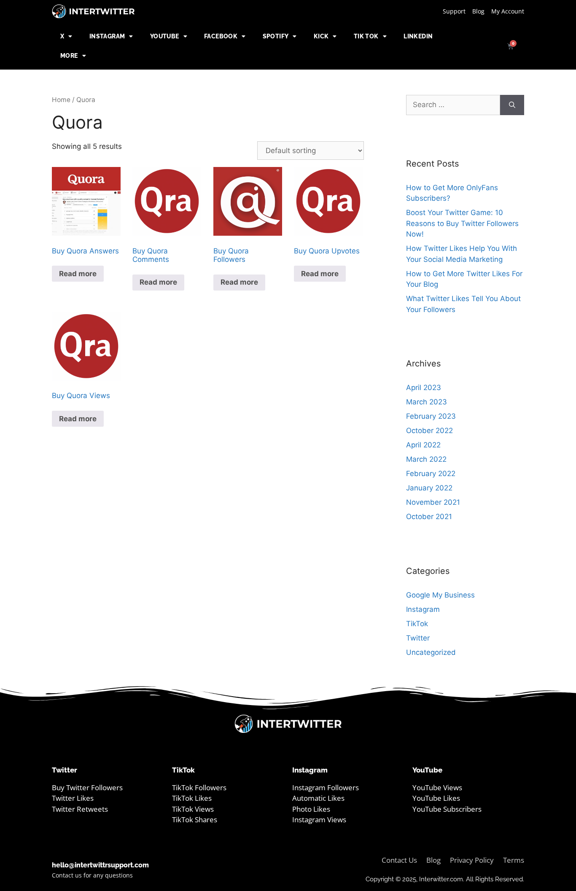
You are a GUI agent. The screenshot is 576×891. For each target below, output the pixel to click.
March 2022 (426, 459)
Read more (78, 273)
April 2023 (423, 387)
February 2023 (431, 416)
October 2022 (429, 430)
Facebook (220, 36)
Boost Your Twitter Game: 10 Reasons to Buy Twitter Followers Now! (462, 223)
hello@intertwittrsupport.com (100, 865)
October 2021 (429, 516)
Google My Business (440, 595)
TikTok (417, 623)
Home (61, 100)
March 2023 (426, 402)
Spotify (276, 36)
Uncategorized (431, 652)
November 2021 (433, 502)
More (69, 55)
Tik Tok (366, 36)
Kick (321, 36)
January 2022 (429, 488)
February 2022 (430, 473)
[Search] (512, 105)
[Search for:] (453, 105)
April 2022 (423, 445)
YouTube (164, 36)
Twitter (418, 638)
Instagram (107, 36)
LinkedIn (418, 36)
